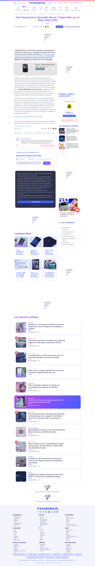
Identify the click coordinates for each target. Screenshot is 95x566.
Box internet (66, 242)
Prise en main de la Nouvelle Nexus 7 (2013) (28, 116)
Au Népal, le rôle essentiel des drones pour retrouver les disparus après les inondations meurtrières (45, 461)
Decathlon (68, 545)
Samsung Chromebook (72, 525)
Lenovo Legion (43, 519)
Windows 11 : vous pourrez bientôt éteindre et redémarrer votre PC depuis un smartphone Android (46, 327)
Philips (41, 533)
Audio (67, 528)
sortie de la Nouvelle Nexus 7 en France (35, 107)
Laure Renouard (25, 138)
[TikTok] (54, 512)
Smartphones (17, 515)
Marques (21, 13)
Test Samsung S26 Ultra (62, 557)
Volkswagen (17, 540)
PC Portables (69, 515)
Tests (55, 3)
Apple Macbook (70, 518)
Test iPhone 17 (56, 554)
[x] (16, 145)
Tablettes (29, 133)
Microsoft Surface (70, 524)
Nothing (68, 535)
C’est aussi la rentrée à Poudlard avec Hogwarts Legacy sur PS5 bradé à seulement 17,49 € (46, 342)
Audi (15, 530)
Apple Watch (17, 545)
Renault (16, 537)
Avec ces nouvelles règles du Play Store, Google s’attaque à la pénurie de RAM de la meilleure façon (71, 139)
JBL (67, 533)
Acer (67, 516)
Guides (60, 3)
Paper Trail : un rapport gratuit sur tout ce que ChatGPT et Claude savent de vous (46, 372)
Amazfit (16, 544)
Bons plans (67, 3)
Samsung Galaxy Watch (20, 550)
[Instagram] (40, 512)
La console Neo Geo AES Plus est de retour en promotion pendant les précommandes (46, 356)
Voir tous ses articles (47, 145)
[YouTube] (49, 512)
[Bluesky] (57, 512)
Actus (50, 3)
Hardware (19, 133)
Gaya (67, 547)
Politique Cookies (50, 560)
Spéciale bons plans (45, 159)
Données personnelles (65, 560)
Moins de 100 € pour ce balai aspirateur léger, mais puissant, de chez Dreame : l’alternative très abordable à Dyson (46, 446)
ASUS (41, 516)
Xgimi (41, 538)
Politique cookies (24, 199)
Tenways (68, 550)
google (48, 133)
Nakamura (68, 549)
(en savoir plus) (45, 188)
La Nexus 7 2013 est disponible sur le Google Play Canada (20, 275)
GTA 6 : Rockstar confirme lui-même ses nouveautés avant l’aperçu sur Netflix (43, 386)
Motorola (16, 520)
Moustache (69, 548)
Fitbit (15, 547)
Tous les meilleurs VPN (68, 120)
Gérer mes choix (35, 205)
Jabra (67, 532)
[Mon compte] (25, 3)
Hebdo (32, 159)
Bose (67, 531)
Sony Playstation (44, 524)
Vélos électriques (70, 542)
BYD (15, 531)
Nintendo (42, 521)
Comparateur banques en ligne (35, 557)
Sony (41, 536)
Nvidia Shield (43, 523)
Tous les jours (21, 159)
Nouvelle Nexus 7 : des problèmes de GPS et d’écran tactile (49, 252)
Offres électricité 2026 (68, 244)
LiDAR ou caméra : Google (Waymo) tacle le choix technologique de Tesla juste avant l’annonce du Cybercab (72, 131)
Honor (67, 521)
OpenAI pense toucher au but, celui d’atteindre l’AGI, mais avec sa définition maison (46, 431)
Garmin (16, 548)
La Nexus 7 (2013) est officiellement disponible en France (35, 252)
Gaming (41, 515)
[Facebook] (43, 512)
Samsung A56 (66, 227)
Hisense (42, 530)
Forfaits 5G (65, 229)
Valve (41, 525)
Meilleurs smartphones (68, 232)
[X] (38, 512)
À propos (34, 560)
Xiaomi (15, 525)
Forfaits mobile (66, 234)
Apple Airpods (69, 530)
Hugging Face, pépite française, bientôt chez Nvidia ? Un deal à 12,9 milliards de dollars (45, 476)
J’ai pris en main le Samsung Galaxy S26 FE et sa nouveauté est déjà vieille (46, 401)
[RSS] (46, 512)
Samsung (42, 535)
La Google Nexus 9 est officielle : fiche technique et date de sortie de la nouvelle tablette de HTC (50, 275)
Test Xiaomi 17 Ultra (68, 554)
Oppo (15, 521)
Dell (67, 519)
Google (27, 13)
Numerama (52, 123)
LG (40, 531)
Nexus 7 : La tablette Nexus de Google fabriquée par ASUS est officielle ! (35, 275)
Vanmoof (68, 552)
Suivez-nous (59, 26)
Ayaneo (42, 518)
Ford (15, 533)
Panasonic (42, 532)
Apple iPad (42, 544)
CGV (74, 560)
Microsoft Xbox (43, 520)
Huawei (16, 519)
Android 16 (78, 554)
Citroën (16, 532)
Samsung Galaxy (18, 523)
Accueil (16, 13)
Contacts (41, 560)
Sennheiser (69, 537)
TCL (41, 537)
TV (40, 528)
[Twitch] (52, 512)
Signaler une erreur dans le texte (23, 126)
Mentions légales (24, 560)
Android (30, 322)
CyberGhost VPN (69, 101)
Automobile (16, 528)
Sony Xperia (17, 524)
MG (15, 535)
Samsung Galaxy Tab (45, 549)
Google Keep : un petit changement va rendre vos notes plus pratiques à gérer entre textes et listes (72, 146)
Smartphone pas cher (68, 236)
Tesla (15, 538)
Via (20, 128)
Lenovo (68, 520)
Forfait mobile (77, 3)
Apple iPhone (17, 516)
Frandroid (43, 123)
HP (67, 523)
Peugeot (16, 536)
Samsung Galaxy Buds (71, 536)
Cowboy (68, 544)
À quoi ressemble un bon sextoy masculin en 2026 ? (20, 252)
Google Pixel (17, 518)
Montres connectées (19, 542)
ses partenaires (27, 193)
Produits (39, 133)
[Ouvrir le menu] (15, 3)
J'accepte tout (36, 202)
